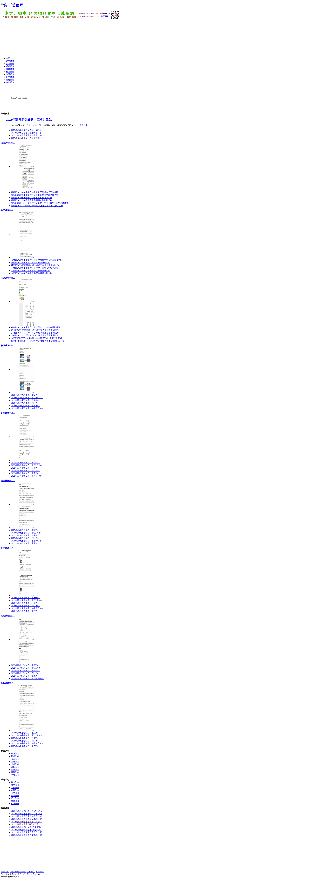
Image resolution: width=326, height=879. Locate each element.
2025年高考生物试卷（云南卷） (25, 738)
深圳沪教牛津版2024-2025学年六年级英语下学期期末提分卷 (38, 341)
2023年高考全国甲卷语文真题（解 (26, 835)
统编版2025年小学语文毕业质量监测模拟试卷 (31, 198)
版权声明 (31, 871)
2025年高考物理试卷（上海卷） (25, 406)
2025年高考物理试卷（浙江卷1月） (27, 398)
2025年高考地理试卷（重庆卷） (25, 665)
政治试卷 (5, 481)
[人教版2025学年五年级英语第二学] (26, 325)
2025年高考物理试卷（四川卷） (25, 403)
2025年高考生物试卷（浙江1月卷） (27, 735)
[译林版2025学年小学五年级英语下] (26, 302)
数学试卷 (5, 210)
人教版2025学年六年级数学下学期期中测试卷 (31, 273)
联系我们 (14, 871)
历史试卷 (5, 548)
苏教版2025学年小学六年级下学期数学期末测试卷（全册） (37, 260)
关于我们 (5, 871)
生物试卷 (5, 683)
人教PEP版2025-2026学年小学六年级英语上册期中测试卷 (36, 338)
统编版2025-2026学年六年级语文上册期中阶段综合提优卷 (37, 206)
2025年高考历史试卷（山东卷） (25, 611)
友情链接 (40, 871)
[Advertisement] (163, 37)
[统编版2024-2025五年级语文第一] (26, 190)
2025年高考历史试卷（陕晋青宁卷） (27, 608)
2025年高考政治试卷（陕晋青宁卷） (27, 541)
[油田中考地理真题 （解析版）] (26, 663)
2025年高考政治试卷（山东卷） (25, 543)
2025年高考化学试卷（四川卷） (25, 470)
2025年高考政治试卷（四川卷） (25, 538)
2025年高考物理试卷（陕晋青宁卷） (27, 408)
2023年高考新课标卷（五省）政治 (29, 119)
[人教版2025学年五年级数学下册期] (26, 234)
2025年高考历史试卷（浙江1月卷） (27, 600)
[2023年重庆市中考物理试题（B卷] (26, 369)
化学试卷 (5, 413)
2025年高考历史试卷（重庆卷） (25, 598)
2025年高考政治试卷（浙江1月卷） (27, 533)
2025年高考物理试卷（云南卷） (25, 400)
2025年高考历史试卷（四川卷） (25, 606)
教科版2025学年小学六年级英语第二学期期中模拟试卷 (35, 327)
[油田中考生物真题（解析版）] (26, 730)
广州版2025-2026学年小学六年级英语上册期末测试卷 (35, 330)
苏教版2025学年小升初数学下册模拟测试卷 (30, 262)
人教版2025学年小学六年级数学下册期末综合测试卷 (34, 268)
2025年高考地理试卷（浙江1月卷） (27, 668)
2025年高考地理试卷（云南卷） (25, 670)
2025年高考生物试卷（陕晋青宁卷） (27, 743)
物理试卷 (5, 345)
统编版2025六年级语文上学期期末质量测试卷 (31, 200)
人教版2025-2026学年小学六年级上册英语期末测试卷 (35, 335)
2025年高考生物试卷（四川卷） (25, 741)
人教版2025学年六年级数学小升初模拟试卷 (30, 270)
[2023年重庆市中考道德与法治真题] (26, 504)
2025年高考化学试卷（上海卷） (25, 473)
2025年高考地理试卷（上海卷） (25, 676)
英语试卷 (5, 278)
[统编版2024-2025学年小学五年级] (26, 166)
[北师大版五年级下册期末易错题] (26, 257)
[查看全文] (83, 125)
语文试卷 (5, 143)
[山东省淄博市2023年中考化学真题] (26, 437)
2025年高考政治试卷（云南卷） (25, 535)
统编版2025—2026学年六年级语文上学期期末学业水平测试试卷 (39, 203)
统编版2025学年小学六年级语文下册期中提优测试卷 (34, 192)
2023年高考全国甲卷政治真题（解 (26, 135)
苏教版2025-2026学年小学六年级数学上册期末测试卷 (35, 265)
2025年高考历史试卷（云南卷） (25, 603)
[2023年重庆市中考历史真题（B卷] (26, 572)
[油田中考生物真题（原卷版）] (26, 707)
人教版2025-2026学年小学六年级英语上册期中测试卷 (35, 333)
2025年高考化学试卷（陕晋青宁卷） (27, 476)
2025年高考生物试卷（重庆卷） (25, 733)
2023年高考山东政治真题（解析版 (26, 130)
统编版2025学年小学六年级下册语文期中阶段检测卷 (34, 195)
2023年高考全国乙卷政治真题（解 (26, 133)
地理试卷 (5, 616)
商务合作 (22, 871)
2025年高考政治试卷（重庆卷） (25, 530)
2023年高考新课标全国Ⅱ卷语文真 (26, 827)
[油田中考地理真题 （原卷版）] (26, 639)
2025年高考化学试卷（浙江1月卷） (27, 465)
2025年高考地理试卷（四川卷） (25, 673)
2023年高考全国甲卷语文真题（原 (26, 832)
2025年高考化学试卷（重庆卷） (25, 462)
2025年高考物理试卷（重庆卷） (25, 395)
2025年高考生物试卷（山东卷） (25, 746)
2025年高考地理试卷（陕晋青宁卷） (27, 678)
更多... (12, 143)
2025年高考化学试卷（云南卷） (25, 468)
